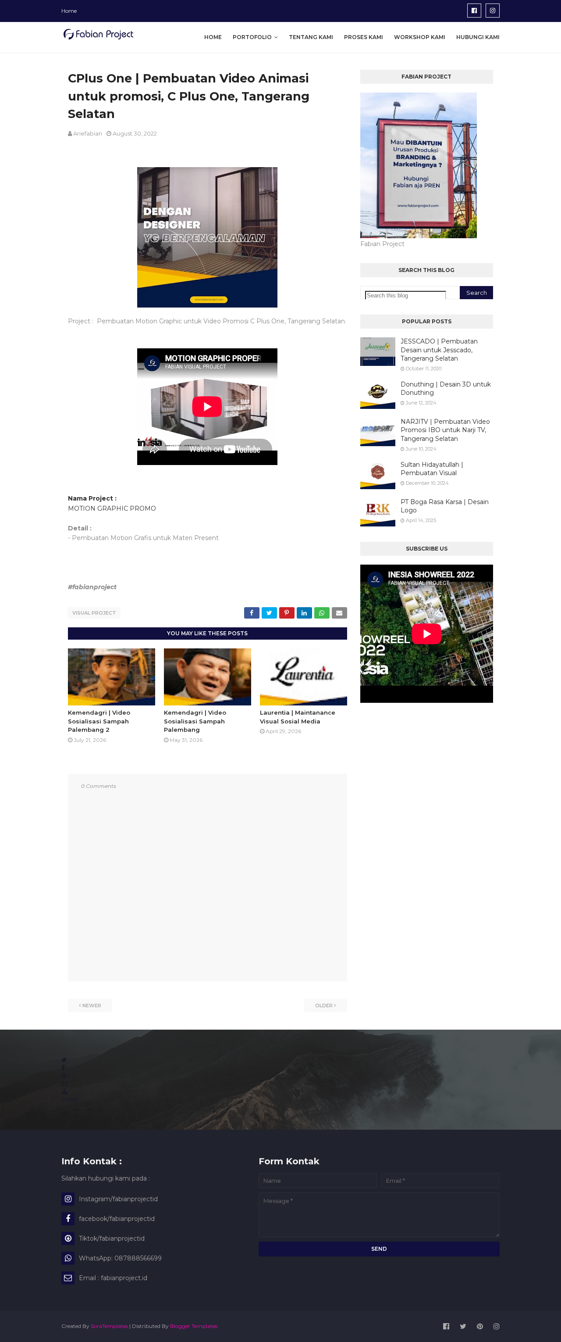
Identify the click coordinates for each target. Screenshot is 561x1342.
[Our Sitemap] (64, 1091)
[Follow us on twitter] (64, 1060)
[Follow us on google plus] (65, 1076)
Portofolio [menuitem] (252, 37)
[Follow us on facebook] (63, 1068)
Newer (91, 1005)
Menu (70, 1099)
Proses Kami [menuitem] (363, 37)
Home (69, 10)
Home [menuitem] (213, 37)
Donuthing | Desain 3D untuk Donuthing (446, 388)
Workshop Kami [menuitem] (419, 37)
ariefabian (87, 133)
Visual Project (94, 613)
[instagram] (493, 11)
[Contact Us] (64, 1084)
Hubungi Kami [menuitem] (478, 37)
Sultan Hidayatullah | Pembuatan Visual (432, 469)
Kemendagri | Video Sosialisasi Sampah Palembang (195, 721)
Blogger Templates (193, 1326)
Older (324, 1005)
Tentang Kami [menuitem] (311, 37)
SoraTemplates (109, 1326)
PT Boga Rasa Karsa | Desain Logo (445, 506)
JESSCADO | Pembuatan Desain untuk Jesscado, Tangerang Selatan (439, 349)
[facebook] (474, 11)
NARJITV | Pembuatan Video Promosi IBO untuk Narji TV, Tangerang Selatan (445, 430)
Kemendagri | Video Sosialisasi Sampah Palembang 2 (99, 721)
